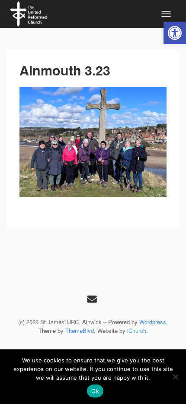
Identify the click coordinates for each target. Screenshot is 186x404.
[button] (175, 33)
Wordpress (152, 322)
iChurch (136, 330)
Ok (95, 391)
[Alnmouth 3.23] (93, 142)
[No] (175, 376)
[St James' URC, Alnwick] (28, 12)
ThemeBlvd (79, 330)
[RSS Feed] (92, 298)
